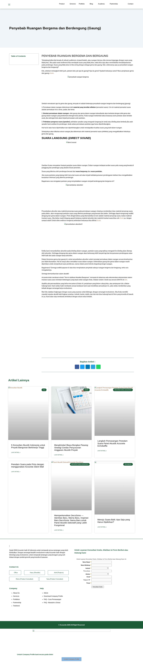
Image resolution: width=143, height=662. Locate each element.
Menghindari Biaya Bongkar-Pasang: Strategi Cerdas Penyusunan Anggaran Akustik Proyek (71, 447)
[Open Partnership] (119, 4)
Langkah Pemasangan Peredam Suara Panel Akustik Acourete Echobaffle (112, 443)
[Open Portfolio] (86, 4)
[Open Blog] (94, 4)
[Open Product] (66, 4)
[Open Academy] (106, 4)
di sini (51, 73)
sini (126, 280)
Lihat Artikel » (15, 452)
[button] (77, 367)
